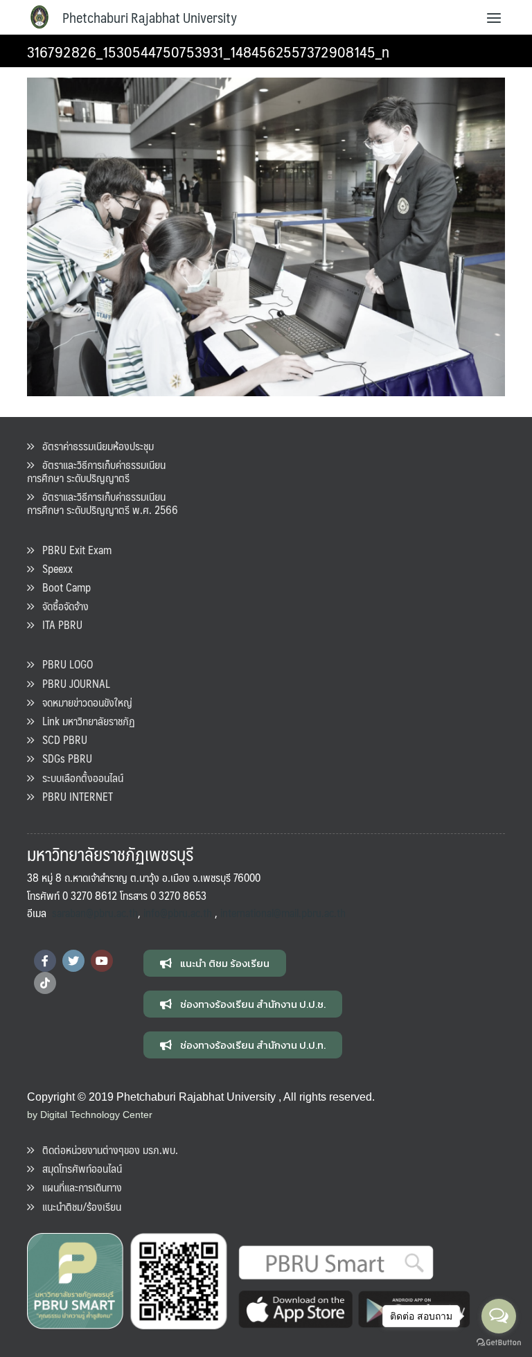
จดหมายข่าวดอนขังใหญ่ (83, 702)
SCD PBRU (60, 739)
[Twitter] (73, 961)
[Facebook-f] (45, 961)
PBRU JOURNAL (72, 683)
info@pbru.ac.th (177, 912)
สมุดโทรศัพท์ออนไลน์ (78, 1168)
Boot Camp (62, 587)
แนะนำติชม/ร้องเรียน (77, 1206)
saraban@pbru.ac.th (95, 912)
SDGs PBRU (63, 758)
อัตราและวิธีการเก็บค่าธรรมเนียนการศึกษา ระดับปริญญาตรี (96, 471)
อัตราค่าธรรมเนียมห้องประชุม (94, 445)
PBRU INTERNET (73, 796)
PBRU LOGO (63, 664)
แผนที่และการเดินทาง (78, 1187)
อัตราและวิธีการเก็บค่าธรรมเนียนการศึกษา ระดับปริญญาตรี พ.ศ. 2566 (102, 503)
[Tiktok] (45, 983)
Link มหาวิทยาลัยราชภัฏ (84, 720)
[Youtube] (102, 961)
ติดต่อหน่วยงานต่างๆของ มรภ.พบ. (106, 1149)
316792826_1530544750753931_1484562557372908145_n (208, 51)
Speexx (53, 568)
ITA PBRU (58, 624)
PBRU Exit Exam (73, 549)
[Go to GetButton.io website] (499, 1342)
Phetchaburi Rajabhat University (149, 17)
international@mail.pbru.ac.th (283, 912)
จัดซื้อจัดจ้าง (61, 605)
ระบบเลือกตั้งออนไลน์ (78, 777)
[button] (214, 963)
